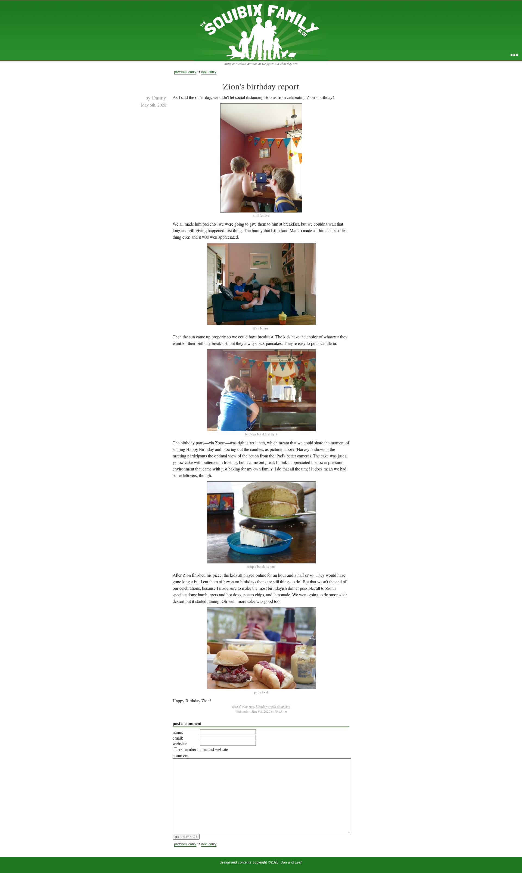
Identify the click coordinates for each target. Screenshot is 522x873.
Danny (159, 97)
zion (251, 706)
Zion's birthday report (261, 86)
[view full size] (261, 158)
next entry (208, 71)
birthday (261, 706)
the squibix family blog (261, 30)
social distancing (279, 706)
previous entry (185, 71)
